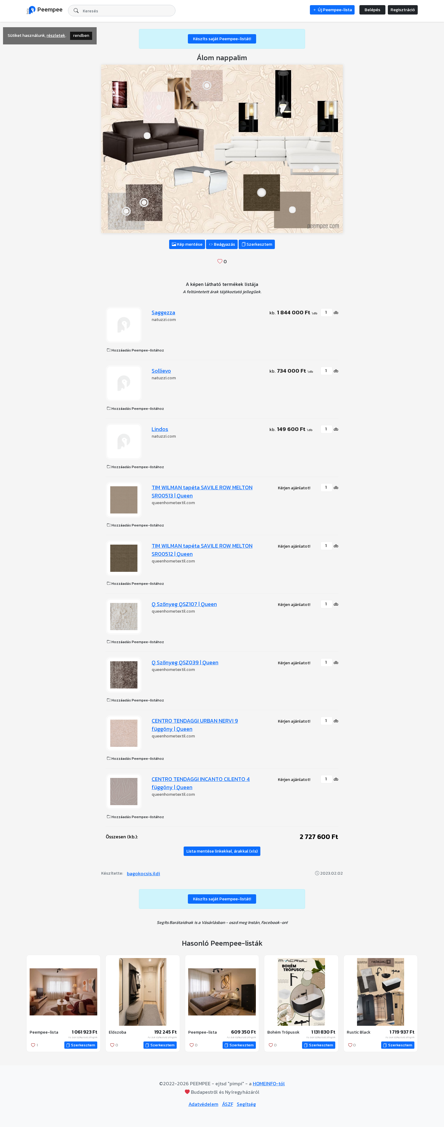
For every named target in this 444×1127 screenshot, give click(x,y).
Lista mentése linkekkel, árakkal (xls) (222, 851)
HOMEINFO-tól (269, 1083)
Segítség (246, 1104)
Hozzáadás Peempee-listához (137, 350)
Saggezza (163, 312)
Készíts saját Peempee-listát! (222, 39)
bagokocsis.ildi (143, 873)
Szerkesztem (259, 244)
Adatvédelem (203, 1104)
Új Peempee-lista (334, 10)
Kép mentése (189, 244)
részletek (56, 35)
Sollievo (161, 371)
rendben (81, 35)
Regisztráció (403, 10)
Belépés (372, 10)
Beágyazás (224, 244)
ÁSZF (227, 1104)
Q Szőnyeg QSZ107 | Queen (184, 604)
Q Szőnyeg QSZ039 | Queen (185, 662)
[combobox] (121, 10)
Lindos (160, 429)
